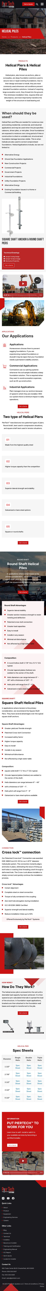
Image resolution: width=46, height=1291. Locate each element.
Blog (5, 1230)
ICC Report (7, 1252)
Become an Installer (10, 1243)
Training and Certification (12, 1246)
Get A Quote (7, 1256)
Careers (6, 1220)
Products (14, 37)
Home (4, 37)
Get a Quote (28, 4)
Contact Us (7, 1233)
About (5, 1207)
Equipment (7, 1214)
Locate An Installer (9, 1259)
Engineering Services (10, 1217)
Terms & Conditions (31, 1284)
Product (6, 1211)
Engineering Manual (10, 1249)
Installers (6, 1240)
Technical (6, 1236)
